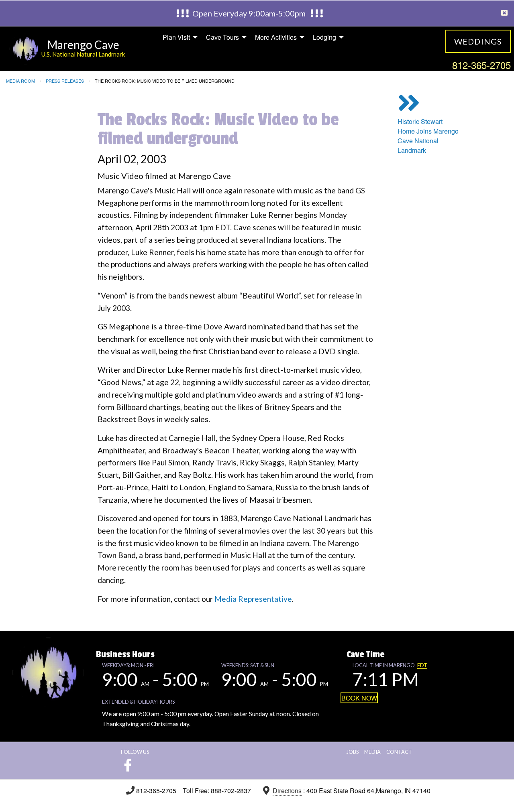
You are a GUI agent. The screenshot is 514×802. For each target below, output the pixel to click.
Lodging (324, 37)
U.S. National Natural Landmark (83, 54)
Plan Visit (176, 37)
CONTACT (399, 752)
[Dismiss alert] (504, 13)
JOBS (353, 752)
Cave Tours (222, 37)
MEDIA (372, 752)
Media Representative (253, 598)
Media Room (20, 80)
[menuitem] (178, 37)
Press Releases (65, 80)
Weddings (478, 41)
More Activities (276, 37)
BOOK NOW (359, 698)
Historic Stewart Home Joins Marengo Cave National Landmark (428, 136)
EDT (422, 665)
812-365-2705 (481, 65)
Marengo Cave (83, 44)
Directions (287, 790)
